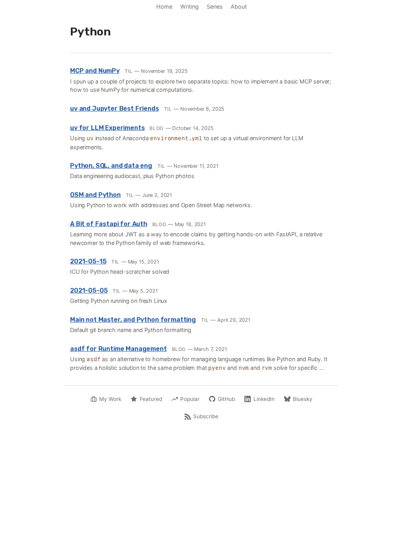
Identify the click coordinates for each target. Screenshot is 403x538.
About (239, 6)
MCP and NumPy (95, 70)
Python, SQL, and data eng (111, 165)
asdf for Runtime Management (118, 348)
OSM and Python (95, 195)
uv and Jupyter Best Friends (114, 108)
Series (215, 6)
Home (164, 6)
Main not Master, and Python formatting (133, 319)
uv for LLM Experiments (107, 128)
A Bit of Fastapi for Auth (108, 224)
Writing (189, 6)
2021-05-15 (88, 261)
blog (156, 128)
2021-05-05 (88, 290)
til (129, 71)
